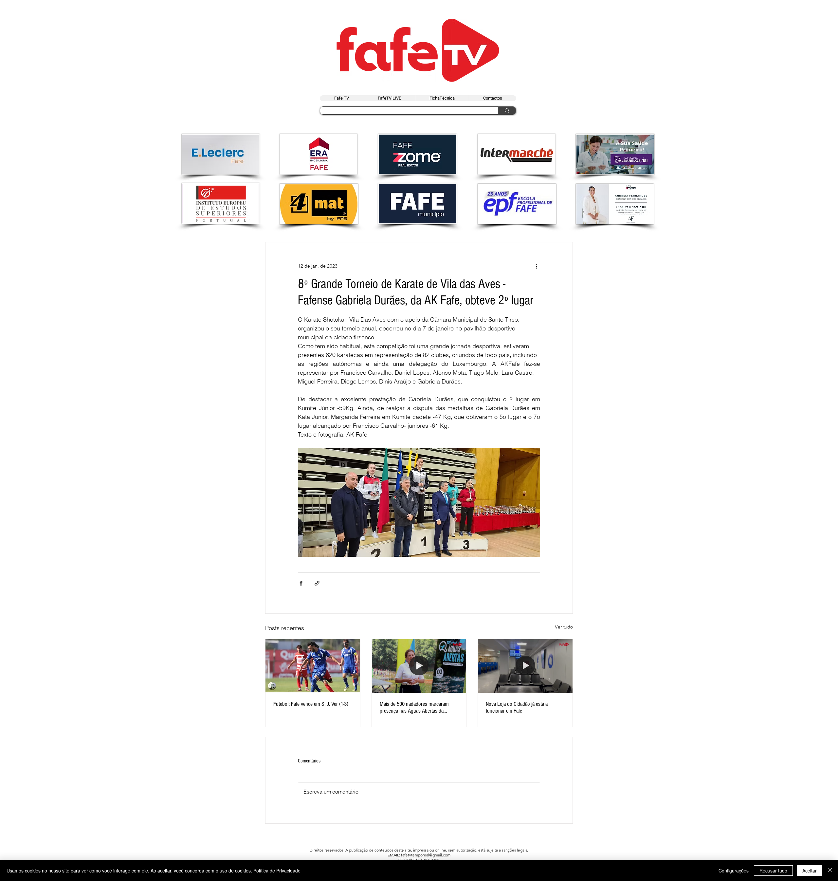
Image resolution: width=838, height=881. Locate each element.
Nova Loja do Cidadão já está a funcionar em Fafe (517, 707)
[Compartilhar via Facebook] (301, 583)
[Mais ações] (536, 266)
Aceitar (809, 870)
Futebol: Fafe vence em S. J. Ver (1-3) (310, 704)
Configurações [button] (734, 870)
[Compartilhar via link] (317, 583)
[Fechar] (830, 870)
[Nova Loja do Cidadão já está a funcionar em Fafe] (525, 665)
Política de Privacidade (277, 870)
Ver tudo (564, 627)
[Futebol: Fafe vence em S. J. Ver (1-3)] (312, 665)
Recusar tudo (773, 870)
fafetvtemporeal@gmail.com (425, 855)
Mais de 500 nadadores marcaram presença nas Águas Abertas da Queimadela (414, 707)
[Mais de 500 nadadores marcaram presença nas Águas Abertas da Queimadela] (419, 665)
